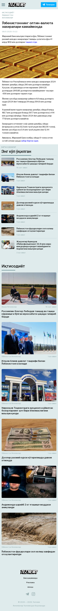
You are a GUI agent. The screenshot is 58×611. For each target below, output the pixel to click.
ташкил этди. (31, 42)
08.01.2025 (7, 32)
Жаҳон (4, 307)
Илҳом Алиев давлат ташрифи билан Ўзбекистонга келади (23, 362)
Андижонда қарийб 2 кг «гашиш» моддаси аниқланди (26, 506)
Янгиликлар (7, 18)
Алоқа (30, 587)
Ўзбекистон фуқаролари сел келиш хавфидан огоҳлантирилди (28, 552)
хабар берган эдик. (30, 141)
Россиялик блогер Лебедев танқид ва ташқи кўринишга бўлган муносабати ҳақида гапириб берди (29, 314)
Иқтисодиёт (8, 12)
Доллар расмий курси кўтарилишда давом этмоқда (27, 458)
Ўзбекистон (7, 15)
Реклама (30, 582)
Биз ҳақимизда (30, 578)
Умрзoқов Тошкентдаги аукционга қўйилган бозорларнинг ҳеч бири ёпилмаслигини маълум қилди (27, 411)
